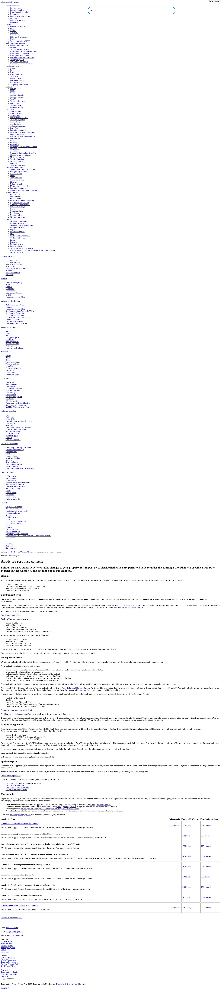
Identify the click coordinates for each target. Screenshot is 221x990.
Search (177, 10)
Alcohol (13, 68)
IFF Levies (14, 22)
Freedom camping (16, 107)
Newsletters (14, 213)
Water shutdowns (16, 198)
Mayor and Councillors (18, 221)
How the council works (18, 223)
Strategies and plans (17, 227)
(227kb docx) (206, 836)
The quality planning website (16, 790)
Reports (13, 230)
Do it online (10, 546)
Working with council (18, 238)
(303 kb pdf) (186, 897)
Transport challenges (17, 101)
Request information (17, 246)
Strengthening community (19, 172)
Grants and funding (17, 180)
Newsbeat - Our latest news (20, 205)
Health (12, 72)
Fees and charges (16, 244)
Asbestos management (18, 126)
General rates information (19, 12)
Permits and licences (13, 66)
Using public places (17, 74)
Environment (10, 109)
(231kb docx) (206, 887)
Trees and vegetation (17, 120)
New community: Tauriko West (21, 64)
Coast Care (14, 128)
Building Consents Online (10, 964)
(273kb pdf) (186, 846)
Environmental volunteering (20, 134)
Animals (13, 31)
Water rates (14, 18)
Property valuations (17, 10)
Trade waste (14, 76)
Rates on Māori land (17, 20)
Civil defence (15, 116)
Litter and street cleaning (19, 37)
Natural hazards (16, 114)
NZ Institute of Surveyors (15, 785)
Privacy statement (72, 984)
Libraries (13, 163)
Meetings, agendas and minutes (21, 225)
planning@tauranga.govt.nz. (100, 805)
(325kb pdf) (186, 836)
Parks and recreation (13, 138)
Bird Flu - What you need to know (22, 136)
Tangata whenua (16, 178)
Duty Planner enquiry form (10, 615)
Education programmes (18, 130)
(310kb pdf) (186, 877)
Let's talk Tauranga (8, 958)
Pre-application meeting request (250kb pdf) (17, 710)
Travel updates (15, 105)
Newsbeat (4, 976)
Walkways (14, 143)
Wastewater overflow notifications (22, 132)
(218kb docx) (206, 856)
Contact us (9, 544)
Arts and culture (16, 174)
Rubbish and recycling (18, 27)
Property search (15, 8)
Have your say (11, 548)
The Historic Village (8, 966)
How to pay (14, 14)
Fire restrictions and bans (19, 118)
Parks (12, 140)
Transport (9, 87)
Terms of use (60, 984)
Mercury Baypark (16, 161)
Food (12, 70)
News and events (12, 192)
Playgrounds (14, 149)
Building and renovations (19, 45)
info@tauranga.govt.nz (14, 932)
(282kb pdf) (186, 856)
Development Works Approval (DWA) (24, 51)
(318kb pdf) (186, 887)
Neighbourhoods (16, 184)
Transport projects (16, 97)
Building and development (15, 43)
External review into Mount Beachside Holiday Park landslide (32, 250)
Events (12, 176)
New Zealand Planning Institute (17, 788)
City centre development (19, 62)
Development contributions (20, 56)
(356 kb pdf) (186, 908)
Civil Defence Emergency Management (24, 190)
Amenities (13, 151)
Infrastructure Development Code (22, 58)
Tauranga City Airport (9, 962)
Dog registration (16, 82)
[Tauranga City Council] (10, 2)
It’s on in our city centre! (19, 186)
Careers (3, 950)
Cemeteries (14, 33)
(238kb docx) (206, 826)
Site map (82, 984)
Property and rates (12, 6)
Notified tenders (16, 215)
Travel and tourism (17, 159)
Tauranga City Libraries (9, 972)
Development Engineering (19, 53)
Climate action (15, 111)
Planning (13, 47)
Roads (12, 93)
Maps (12, 234)
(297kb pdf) (186, 867)
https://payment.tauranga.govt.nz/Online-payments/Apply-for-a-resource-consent (50, 809)
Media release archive (18, 217)
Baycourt (4, 970)
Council (8, 219)
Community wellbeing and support (22, 169)
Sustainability (15, 122)
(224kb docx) (206, 867)
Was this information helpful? (11, 918)
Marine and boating (17, 157)
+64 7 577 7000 (12, 928)
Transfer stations (7, 944)
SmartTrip (13, 99)
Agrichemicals (15, 124)
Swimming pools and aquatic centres (23, 147)
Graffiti (12, 39)
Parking (13, 89)
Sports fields (14, 145)
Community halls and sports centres (23, 153)
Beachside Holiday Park (10, 974)
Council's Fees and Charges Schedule (75, 688)
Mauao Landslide (16, 252)
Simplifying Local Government (21, 248)
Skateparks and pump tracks (20, 155)
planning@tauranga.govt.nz (66, 807)
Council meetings (16, 211)
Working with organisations (20, 236)
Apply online (174, 826)
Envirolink (10, 783)
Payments (13, 242)
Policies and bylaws (17, 232)
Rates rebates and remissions (20, 16)
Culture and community (14, 167)
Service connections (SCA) (20, 41)
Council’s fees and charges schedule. (130, 607)
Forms (12, 240)
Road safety (14, 103)
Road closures (15, 196)
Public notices (15, 194)
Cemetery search (7, 946)
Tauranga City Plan (17, 60)
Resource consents (17, 80)
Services (9, 24)
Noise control (15, 35)
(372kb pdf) (186, 826)
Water (12, 29)
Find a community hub (15, 935)
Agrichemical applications (19, 203)
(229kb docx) (206, 846)
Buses (12, 91)
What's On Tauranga (17, 207)
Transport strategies (17, 95)
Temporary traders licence (19, 85)
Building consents (16, 78)
